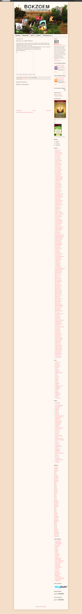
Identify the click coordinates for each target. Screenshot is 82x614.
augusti (55, 481)
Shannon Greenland (58, 338)
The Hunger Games (58, 438)
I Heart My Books (58, 567)
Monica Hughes (57, 301)
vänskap (56, 395)
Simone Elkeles (57, 340)
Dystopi (56, 363)
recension (56, 458)
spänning (56, 392)
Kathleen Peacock (58, 239)
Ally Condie (57, 156)
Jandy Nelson (57, 208)
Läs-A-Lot (57, 431)
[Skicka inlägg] (30, 77)
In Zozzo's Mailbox (58, 427)
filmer (56, 457)
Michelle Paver (57, 293)
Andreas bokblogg (58, 542)
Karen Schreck (57, 233)
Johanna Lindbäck (58, 223)
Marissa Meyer (57, 277)
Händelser (56, 426)
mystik (56, 384)
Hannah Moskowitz (58, 200)
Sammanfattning (57, 435)
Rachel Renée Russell (58, 320)
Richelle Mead (57, 322)
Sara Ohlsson (57, 329)
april (55, 497)
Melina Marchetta (58, 285)
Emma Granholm (58, 195)
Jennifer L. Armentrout (59, 213)
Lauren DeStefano (58, 253)
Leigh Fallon (57, 260)
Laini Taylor (57, 252)
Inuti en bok (57, 568)
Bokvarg (56, 552)
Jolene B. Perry (57, 225)
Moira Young (57, 300)
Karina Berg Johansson (59, 235)
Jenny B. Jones (57, 215)
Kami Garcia (57, 232)
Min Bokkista (57, 572)
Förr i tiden (57, 364)
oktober (55, 468)
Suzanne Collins (57, 350)
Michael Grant (57, 289)
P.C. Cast (56, 312)
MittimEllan (57, 575)
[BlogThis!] (32, 77)
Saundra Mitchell (58, 334)
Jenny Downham (58, 216)
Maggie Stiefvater (58, 269)
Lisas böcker (57, 571)
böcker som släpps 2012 (59, 453)
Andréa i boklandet (58, 543)
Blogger (45, 606)
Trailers (56, 443)
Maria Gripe (57, 273)
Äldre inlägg (48, 110)
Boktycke (56, 551)
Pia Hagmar (57, 317)
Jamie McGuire (57, 207)
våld (55, 396)
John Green (57, 224)
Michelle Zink (57, 296)
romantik (56, 387)
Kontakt (39, 35)
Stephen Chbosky (58, 346)
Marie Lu (56, 276)
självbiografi (57, 388)
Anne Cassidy (57, 167)
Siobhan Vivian (57, 341)
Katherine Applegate (58, 237)
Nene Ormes (57, 308)
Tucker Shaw (57, 354)
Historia (56, 367)
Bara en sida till (57, 544)
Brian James (57, 172)
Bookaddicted (57, 554)
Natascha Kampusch (58, 305)
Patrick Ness (57, 314)
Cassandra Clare (58, 176)
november (55, 467)
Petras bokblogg (58, 576)
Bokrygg (56, 548)
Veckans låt (57, 445)
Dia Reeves (57, 188)
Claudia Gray (57, 180)
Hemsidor (56, 425)
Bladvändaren (57, 546)
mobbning (56, 383)
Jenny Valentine (57, 219)
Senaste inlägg (18, 110)
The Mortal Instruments (59, 439)
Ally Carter (57, 155)
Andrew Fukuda (57, 164)
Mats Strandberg (58, 281)
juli (54, 472)
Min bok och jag (57, 574)
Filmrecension (57, 419)
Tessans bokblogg (58, 579)
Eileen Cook (57, 192)
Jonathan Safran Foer (58, 227)
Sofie (58, 66)
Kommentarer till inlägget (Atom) (27, 112)
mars (55, 473)
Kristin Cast (57, 249)
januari (55, 475)
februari (55, 489)
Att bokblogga (57, 406)
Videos (56, 447)
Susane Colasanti (58, 349)
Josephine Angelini (58, 229)
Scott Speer (57, 336)
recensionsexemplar (58, 459)
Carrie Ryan (57, 175)
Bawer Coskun (57, 168)
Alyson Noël (57, 159)
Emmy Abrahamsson (58, 196)
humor (56, 380)
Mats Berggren (57, 280)
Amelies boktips (57, 540)
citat (55, 454)
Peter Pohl (57, 316)
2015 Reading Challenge (60, 65)
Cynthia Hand (57, 183)
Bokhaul (56, 409)
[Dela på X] (33, 77)
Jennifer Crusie (57, 211)
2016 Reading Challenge (60, 77)
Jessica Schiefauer (58, 220)
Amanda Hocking (58, 160)
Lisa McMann (57, 265)
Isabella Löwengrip (58, 204)
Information (57, 429)
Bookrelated (57, 555)
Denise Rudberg (57, 187)
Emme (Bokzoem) (60, 79)
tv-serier (56, 462)
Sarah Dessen (57, 332)
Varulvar (56, 371)
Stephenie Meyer (58, 348)
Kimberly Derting (58, 244)
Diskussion (57, 418)
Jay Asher (56, 209)
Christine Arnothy (58, 179)
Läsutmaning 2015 (47, 35)
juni (54, 484)
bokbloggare (57, 449)
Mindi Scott (57, 297)
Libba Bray (57, 261)
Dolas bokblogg (58, 559)
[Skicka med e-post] (31, 77)
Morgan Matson (58, 304)
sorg (56, 391)
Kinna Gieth (57, 245)
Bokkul (56, 410)
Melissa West (57, 288)
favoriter (56, 455)
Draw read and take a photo (59, 560)
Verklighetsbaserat (58, 372)
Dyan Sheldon (57, 191)
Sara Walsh (57, 330)
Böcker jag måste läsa (58, 415)
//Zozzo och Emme (58, 405)
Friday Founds (57, 421)
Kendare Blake (57, 240)
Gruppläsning (57, 423)
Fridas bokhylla (57, 566)
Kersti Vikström (57, 241)
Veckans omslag (57, 446)
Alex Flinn (57, 151)
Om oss (32, 35)
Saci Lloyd (57, 325)
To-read (56, 442)
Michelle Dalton (57, 290)
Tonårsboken (57, 580)
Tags (56, 437)
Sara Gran (57, 328)
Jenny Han (57, 217)
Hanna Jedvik (57, 199)
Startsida (18, 35)
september (56, 469)
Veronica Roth (57, 357)
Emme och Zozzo (58, 44)
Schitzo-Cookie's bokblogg (59, 578)
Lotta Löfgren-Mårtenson (59, 268)
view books (64, 85)
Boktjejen (56, 550)
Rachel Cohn (57, 318)
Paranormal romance (58, 313)
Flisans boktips (57, 564)
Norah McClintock (58, 310)
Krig (56, 368)
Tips (56, 441)
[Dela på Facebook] (34, 77)
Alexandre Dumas (58, 152)
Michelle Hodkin (58, 292)
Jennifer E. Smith (58, 212)
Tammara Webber (58, 353)
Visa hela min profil (57, 60)
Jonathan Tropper (58, 228)
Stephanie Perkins (58, 345)
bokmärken (57, 451)
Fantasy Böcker (57, 563)
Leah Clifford (57, 257)
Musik (56, 433)
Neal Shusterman (58, 306)
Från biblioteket (57, 422)
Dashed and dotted (58, 558)
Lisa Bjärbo (57, 264)
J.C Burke (56, 205)
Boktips (56, 413)
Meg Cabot (57, 284)
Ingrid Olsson (57, 203)
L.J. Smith (56, 251)
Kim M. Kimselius (58, 243)
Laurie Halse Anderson (59, 256)
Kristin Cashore (57, 248)
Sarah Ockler (57, 333)
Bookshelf (57, 556)
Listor (56, 430)
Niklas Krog (57, 309)
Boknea (56, 547)
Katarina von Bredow (58, 236)
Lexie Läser (57, 570)
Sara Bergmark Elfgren (59, 326)
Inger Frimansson (58, 201)
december (55, 476)
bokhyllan (56, 450)
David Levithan (57, 184)
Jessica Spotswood (58, 221)
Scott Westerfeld (58, 337)
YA (55, 375)
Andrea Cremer (57, 163)
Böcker (56, 414)
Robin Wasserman (58, 324)
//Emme (56, 402)
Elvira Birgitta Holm (58, 193)
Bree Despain (57, 171)
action (56, 376)
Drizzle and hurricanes (59, 562)
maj (54, 485)
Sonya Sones (57, 342)
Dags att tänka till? (58, 417)
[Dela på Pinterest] (36, 77)
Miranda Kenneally (58, 298)
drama (56, 379)
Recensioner (25, 35)
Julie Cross (57, 231)
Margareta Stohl (58, 272)
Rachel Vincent (57, 321)
